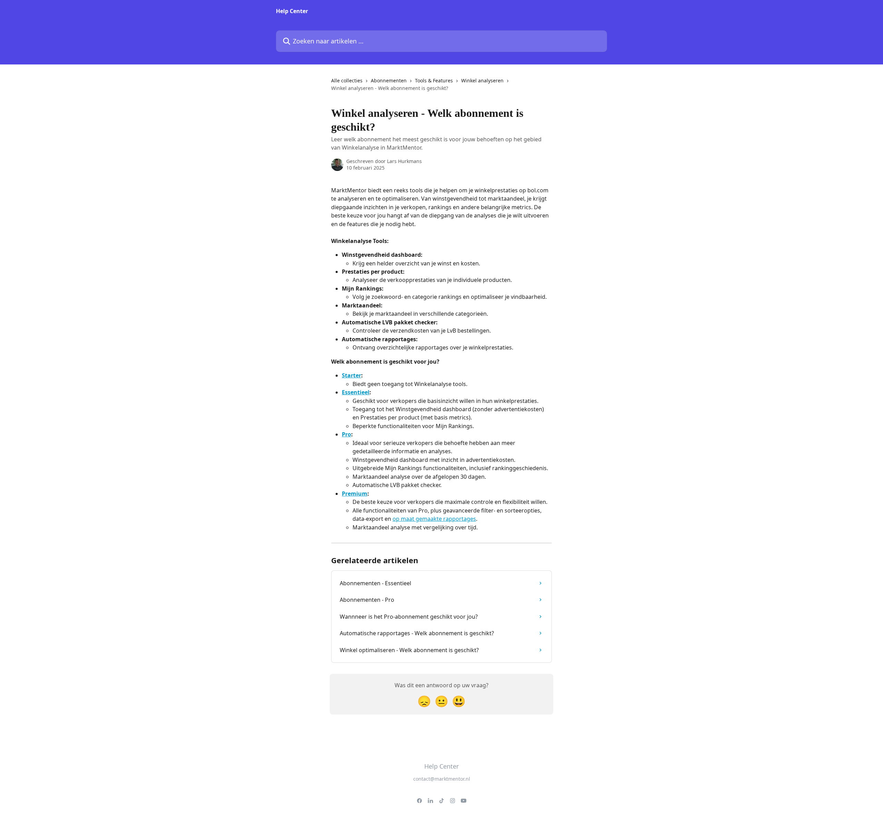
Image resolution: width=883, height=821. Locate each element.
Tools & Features (434, 80)
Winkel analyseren (482, 80)
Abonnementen (389, 80)
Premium (354, 493)
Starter (351, 375)
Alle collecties (347, 80)
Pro (346, 434)
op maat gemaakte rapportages (434, 519)
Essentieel (355, 392)
